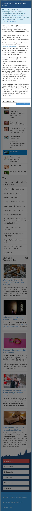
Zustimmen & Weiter (23, 104)
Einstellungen (7, 101)
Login (14, 101)
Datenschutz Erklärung (9, 21)
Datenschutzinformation (9, 47)
